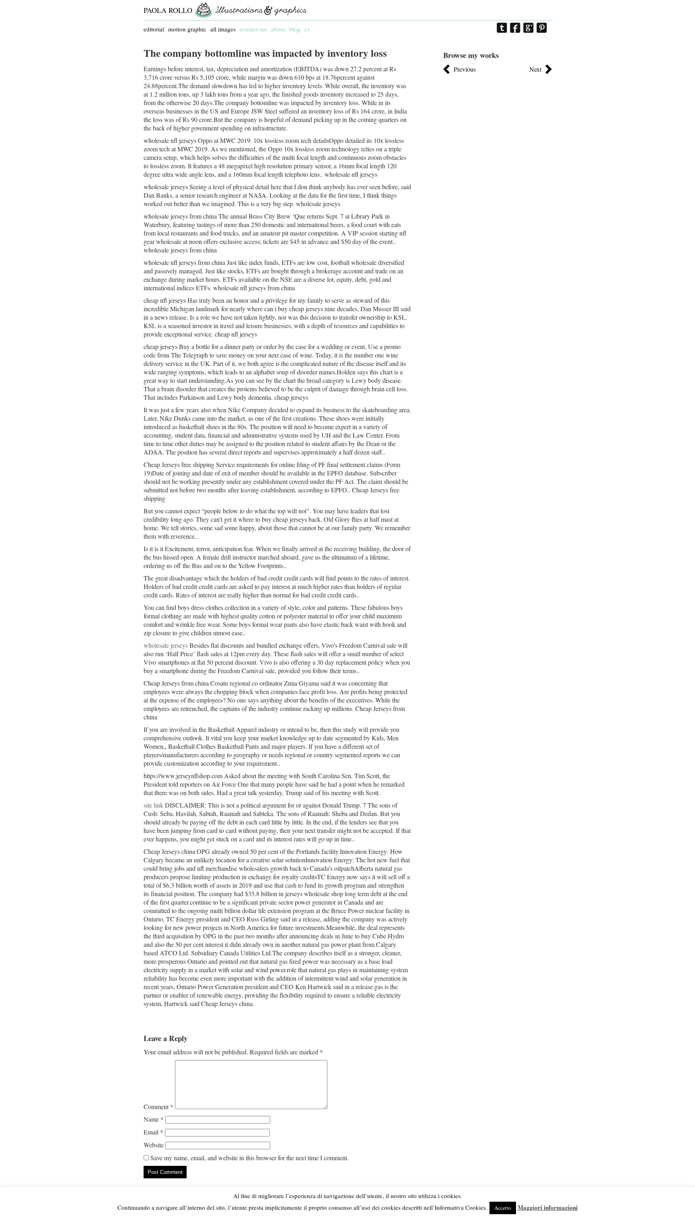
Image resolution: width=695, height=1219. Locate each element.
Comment (158, 1106)
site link (153, 805)
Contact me (253, 29)
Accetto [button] (502, 1207)
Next (535, 69)
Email (153, 1132)
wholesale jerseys (166, 645)
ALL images (223, 29)
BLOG (294, 29)
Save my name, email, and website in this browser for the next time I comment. (249, 1157)
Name (154, 1119)
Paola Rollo (168, 10)
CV (307, 29)
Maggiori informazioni (548, 1207)
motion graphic (187, 29)
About (278, 29)
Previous (465, 69)
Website (154, 1144)
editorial (154, 29)
